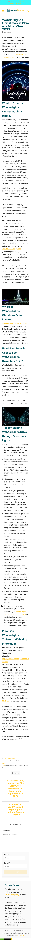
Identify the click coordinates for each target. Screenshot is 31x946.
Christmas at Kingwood (11, 249)
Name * (7, 854)
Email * (7, 863)
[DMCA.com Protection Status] (6, 940)
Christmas (15, 773)
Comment (6, 831)
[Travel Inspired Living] (15, 11)
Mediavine (21, 936)
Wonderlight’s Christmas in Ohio (15, 323)
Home (3, 765)
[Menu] (3, 11)
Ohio (3, 763)
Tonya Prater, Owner (9, 758)
